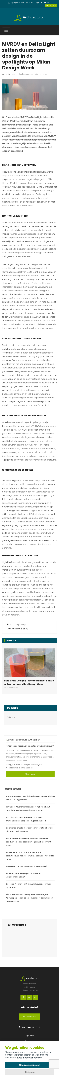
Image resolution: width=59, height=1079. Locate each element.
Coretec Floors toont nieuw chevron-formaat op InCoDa (29, 886)
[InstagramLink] (49, 3)
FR (32, 3)
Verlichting (11, 717)
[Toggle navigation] (6, 30)
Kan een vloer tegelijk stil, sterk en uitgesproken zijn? (23, 875)
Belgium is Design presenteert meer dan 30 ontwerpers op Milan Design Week (29, 682)
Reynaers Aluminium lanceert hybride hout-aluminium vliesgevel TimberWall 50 (28, 808)
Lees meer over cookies (29, 1057)
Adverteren (50, 5)
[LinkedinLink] (45, 3)
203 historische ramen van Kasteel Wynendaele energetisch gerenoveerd (26, 819)
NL (27, 3)
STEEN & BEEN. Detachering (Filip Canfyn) (26, 866)
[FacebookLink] (42, 3)
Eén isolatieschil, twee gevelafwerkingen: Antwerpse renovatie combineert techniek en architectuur (29, 898)
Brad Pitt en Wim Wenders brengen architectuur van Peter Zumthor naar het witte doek (30, 856)
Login (37, 3)
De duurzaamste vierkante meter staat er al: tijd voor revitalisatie (29, 829)
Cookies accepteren (29, 1065)
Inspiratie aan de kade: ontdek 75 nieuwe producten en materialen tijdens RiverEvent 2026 (28, 842)
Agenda (29, 1035)
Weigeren (30, 1072)
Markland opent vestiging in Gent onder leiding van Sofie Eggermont (30, 798)
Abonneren (30, 774)
